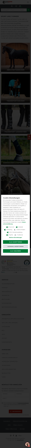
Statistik (21, 227)
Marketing (9, 229)
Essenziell (11, 227)
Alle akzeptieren (15, 242)
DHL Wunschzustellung (16, 232)
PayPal (11, 234)
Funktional (20, 234)
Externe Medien (21, 229)
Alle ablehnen (15, 251)
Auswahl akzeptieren (15, 246)
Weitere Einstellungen (15, 237)
